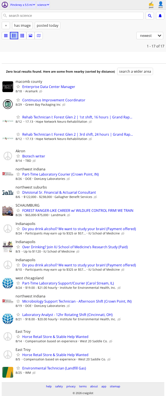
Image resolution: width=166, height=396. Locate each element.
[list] (6, 35)
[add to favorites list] (18, 86)
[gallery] (30, 35)
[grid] (22, 35)
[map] (39, 35)
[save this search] (160, 16)
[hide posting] (41, 91)
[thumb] (14, 35)
